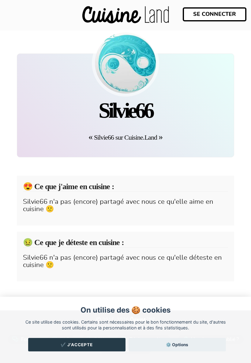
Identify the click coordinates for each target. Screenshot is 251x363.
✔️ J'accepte (77, 344)
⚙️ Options (177, 344)
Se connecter (214, 14)
